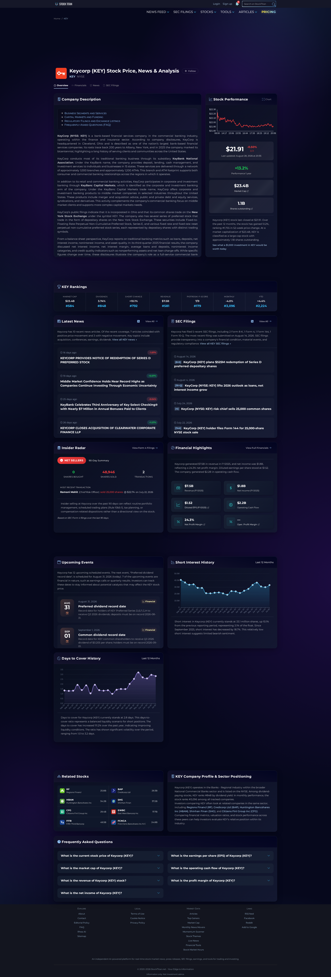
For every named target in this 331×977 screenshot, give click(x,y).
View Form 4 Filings (143, 447)
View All (150, 321)
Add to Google (249, 927)
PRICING (269, 12)
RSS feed (249, 913)
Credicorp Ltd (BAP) (226, 807)
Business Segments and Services (85, 113)
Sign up (227, 3)
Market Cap (240, 191)
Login (216, 3)
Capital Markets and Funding (83, 117)
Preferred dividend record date (102, 606)
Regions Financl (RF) (199, 807)
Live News (193, 940)
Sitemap (81, 936)
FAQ (81, 927)
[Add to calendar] (67, 613)
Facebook (249, 918)
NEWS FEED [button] (156, 12)
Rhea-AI (82, 931)
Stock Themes (193, 936)
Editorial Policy (81, 922)
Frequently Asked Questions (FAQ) (87, 124)
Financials (80, 85)
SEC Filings (112, 85)
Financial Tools (193, 945)
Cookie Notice (137, 918)
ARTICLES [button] (246, 12)
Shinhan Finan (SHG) (202, 811)
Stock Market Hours (193, 949)
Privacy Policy (137, 922)
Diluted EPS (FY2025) (196, 507)
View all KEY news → (124, 339)
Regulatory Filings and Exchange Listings (92, 121)
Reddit (249, 922)
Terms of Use (137, 913)
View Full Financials (257, 447)
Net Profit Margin (194, 524)
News (96, 85)
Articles (193, 913)
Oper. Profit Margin (247, 524)
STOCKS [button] (206, 12)
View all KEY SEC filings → (215, 343)
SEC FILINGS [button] (183, 12)
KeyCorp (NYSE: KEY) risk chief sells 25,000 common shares (223, 409)
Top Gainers (193, 918)
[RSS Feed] (138, 321)
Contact (82, 918)
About (81, 913)
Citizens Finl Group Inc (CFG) (240, 811)
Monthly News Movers (193, 927)
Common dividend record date (102, 635)
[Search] (274, 4)
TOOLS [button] (225, 12)
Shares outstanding (240, 208)
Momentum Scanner (193, 931)
